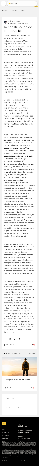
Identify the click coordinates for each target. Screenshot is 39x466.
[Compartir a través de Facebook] (5, 339)
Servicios (5, 438)
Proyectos (5, 432)
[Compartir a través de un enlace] (19, 339)
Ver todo (32, 353)
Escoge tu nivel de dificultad (17, 380)
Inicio (4, 429)
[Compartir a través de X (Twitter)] (10, 339)
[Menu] (3, 3)
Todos (4, 11)
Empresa (5, 435)
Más (23, 11)
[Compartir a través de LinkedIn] (15, 339)
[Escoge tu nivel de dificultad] (19, 366)
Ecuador (14, 11)
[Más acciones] (34, 22)
